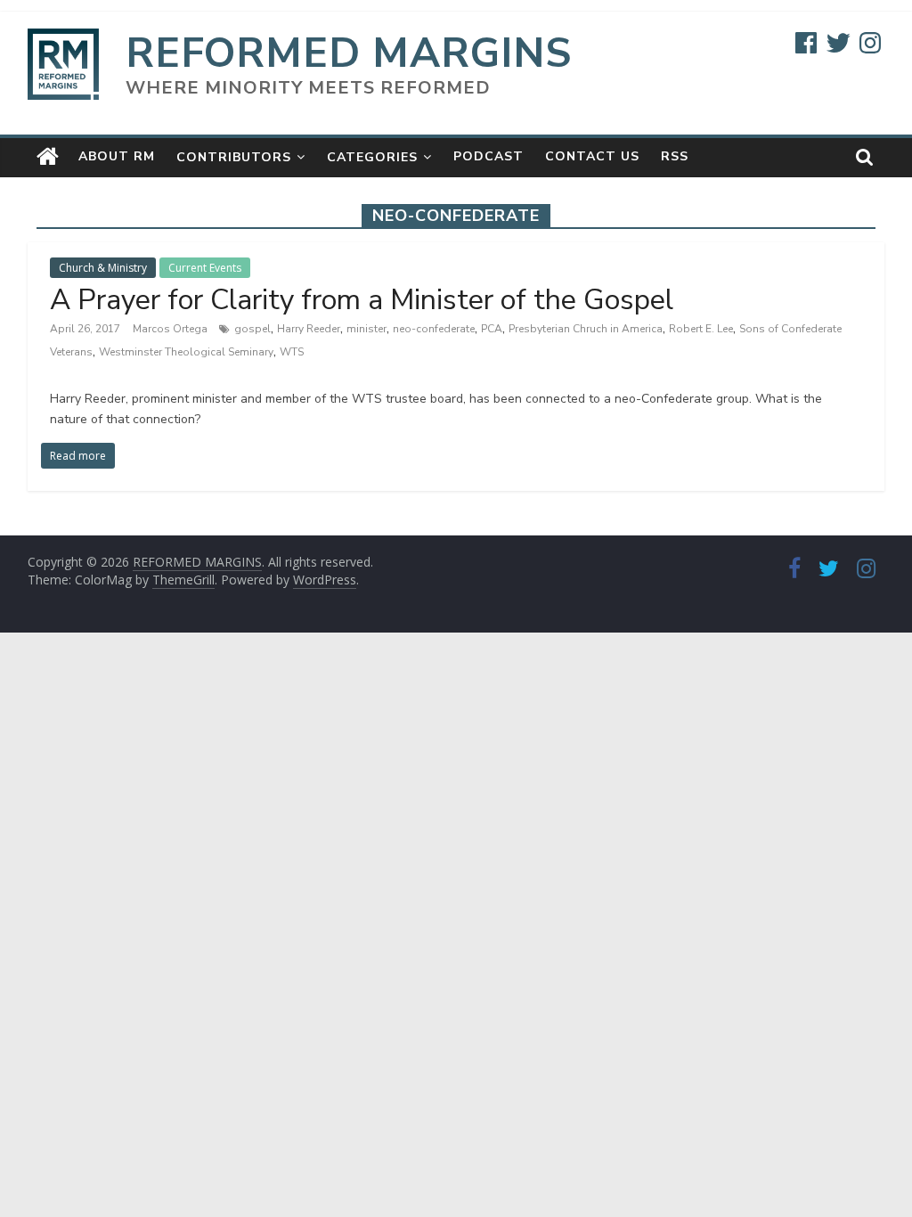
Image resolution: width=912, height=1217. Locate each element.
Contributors (233, 157)
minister (366, 329)
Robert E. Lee (701, 329)
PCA (491, 329)
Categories (372, 157)
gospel (252, 329)
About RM (116, 156)
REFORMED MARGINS (349, 53)
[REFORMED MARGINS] (48, 157)
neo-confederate (434, 329)
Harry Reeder (308, 329)
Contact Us (592, 156)
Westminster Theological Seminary (186, 352)
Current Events (204, 267)
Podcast (488, 156)
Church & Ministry (103, 267)
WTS (292, 352)
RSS (674, 156)
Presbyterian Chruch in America (586, 329)
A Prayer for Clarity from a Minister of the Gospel (361, 300)
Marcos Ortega (171, 329)
